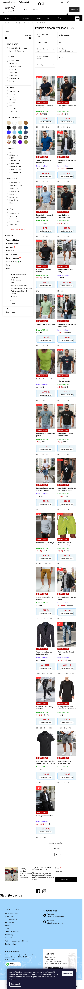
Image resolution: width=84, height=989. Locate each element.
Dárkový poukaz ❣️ (13, 258)
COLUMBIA (15, 167)
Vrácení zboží (24, 2)
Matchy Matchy (12, 244)
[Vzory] (9, 137)
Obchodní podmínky (12, 938)
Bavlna (14, 61)
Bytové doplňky (12, 312)
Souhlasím (67, 973)
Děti (7, 308)
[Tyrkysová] (20, 132)
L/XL (13, 106)
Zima (14, 225)
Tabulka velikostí (10, 944)
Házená (14, 200)
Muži (8, 269)
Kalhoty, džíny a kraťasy (19, 285)
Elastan (13, 64)
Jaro (14, 216)
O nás (7, 929)
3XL (70, 728)
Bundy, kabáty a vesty (18, 274)
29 (37, 728)
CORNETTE (15, 169)
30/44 (59, 673)
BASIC (14, 164)
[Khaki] (26, 142)
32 (44, 619)
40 (37, 509)
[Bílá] (14, 123)
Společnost (16, 185)
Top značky (9, 935)
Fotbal (14, 197)
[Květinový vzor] (9, 142)
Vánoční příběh (12, 254)
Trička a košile (16, 280)
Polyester (15, 66)
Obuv (11, 301)
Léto (13, 219)
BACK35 (46, 122)
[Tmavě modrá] (26, 128)
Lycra (13, 69)
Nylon (13, 75)
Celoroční (14, 213)
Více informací (10, 959)
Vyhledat (74, 9)
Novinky (9, 251)
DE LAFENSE (15, 172)
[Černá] (9, 128)
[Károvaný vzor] (20, 137)
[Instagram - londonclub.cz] (43, 3)
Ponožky (14, 296)
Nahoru (57, 849)
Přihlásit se (66, 880)
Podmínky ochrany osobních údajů (16, 941)
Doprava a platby (11, 919)
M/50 (43, 673)
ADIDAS (14, 155)
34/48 (66, 673)
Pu (12, 81)
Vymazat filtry (17, 230)
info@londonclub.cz (55, 968)
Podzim (15, 222)
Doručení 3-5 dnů (18, 48)
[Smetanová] (20, 123)
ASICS (13, 158)
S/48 (38, 673)
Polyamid (14, 78)
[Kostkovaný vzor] (26, 137)
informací (17, 979)
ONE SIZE (14, 91)
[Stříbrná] (20, 128)
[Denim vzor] (26, 132)
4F (12, 152)
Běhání (14, 194)
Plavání (13, 203)
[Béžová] (9, 123)
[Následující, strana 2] (56, 854)
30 (37, 619)
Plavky (13, 294)
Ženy (8, 265)
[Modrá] (9, 132)
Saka (13, 283)
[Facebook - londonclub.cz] (39, 3)
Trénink (14, 188)
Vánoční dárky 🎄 (12, 262)
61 (60, 854)
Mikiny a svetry (16, 277)
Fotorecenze (9, 922)
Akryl (13, 72)
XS (12, 94)
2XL (47, 127)
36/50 (72, 673)
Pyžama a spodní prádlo (19, 291)
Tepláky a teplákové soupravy (21, 288)
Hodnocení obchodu (12, 932)
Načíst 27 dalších (56, 843)
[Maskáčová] (14, 137)
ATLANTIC (15, 161)
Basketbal (14, 191)
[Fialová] (20, 142)
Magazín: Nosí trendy (10, 2)
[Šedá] (14, 128)
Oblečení (12, 272)
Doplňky (12, 303)
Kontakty (8, 925)
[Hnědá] (26, 123)
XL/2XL (13, 111)
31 (40, 619)
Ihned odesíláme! (18, 51)
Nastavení (15, 984)
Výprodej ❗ (11, 247)
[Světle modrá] (14, 132)
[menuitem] (11, 18)
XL (13, 108)
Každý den (16, 183)
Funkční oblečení (12, 240)
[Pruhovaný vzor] (14, 142)
